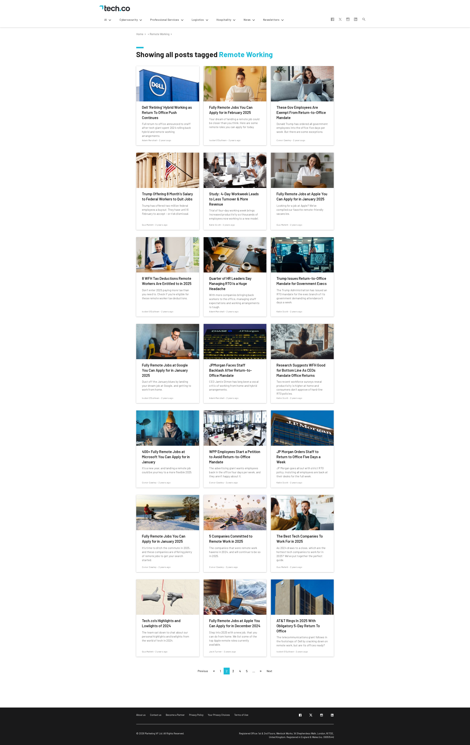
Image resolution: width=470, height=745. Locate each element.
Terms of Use (241, 714)
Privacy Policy (196, 714)
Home (139, 34)
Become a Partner (175, 714)
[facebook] (300, 715)
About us (141, 714)
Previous (203, 671)
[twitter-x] (310, 715)
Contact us (155, 714)
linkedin (355, 19)
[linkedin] (332, 715)
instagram (348, 19)
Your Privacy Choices (219, 714)
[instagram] (321, 715)
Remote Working (159, 34)
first (214, 671)
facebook (332, 19)
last (260, 671)
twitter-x (340, 19)
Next (269, 671)
